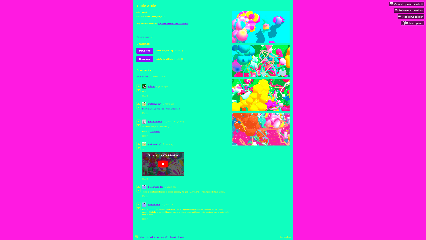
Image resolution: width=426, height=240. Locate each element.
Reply (145, 95)
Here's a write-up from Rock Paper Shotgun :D (161, 109)
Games (283, 237)
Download (145, 50)
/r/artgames (155, 131)
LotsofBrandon (155, 187)
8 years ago (168, 104)
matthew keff (154, 104)
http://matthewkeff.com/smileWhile (173, 23)
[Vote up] (138, 86)
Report (173, 237)
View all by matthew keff (157, 237)
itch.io (141, 237)
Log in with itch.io (143, 76)
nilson (151, 86)
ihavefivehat (154, 204)
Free (289, 237)
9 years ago (169, 121)
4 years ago (162, 86)
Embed (181, 237)
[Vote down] (138, 90)
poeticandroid (155, 121)
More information (143, 37)
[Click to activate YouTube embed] (163, 164)
